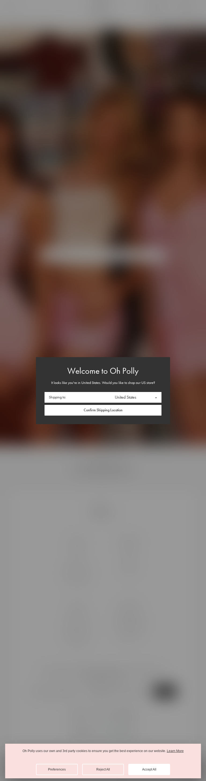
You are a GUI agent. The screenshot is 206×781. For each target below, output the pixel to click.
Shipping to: (57, 397)
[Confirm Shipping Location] (103, 410)
